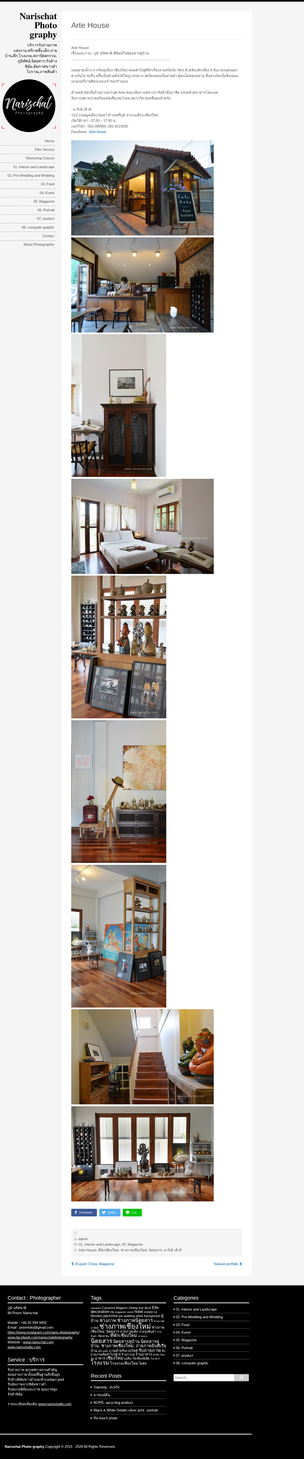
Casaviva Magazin (115, 1308)
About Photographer (39, 244)
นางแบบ (142, 1336)
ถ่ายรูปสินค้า (147, 1331)
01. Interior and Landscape (33, 167)
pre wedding (127, 1316)
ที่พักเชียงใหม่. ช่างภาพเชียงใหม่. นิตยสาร (130, 1250)
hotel (138, 1311)
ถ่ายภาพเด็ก (129, 1331)
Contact (48, 236)
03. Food (47, 184)
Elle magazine (118, 1312)
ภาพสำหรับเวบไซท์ (123, 1351)
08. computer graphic (38, 227)
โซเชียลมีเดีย (141, 1358)
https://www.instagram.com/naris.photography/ (44, 1332)
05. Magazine (43, 201)
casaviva (96, 1308)
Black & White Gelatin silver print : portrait (126, 1410)
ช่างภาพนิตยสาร (135, 1320)
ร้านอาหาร (144, 1354)
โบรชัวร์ (155, 1358)
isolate (148, 1312)
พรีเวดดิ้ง (103, 1351)
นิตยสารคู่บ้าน (126, 1341)
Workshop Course (40, 158)
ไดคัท (143, 1363)
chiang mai (135, 1308)
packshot (110, 1316)
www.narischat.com (38, 1342)
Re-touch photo (105, 1418)
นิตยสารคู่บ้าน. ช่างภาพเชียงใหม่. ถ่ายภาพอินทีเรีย (128, 1343)
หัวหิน (156, 1354)
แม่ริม (127, 1358)
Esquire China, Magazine (94, 1264)
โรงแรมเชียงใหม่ (124, 1363)
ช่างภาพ (108, 1320)
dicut (147, 1308)
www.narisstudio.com (24, 1347)
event (130, 1312)
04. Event (47, 193)
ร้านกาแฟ (128, 1354)
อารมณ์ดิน (102, 1395)
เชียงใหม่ (114, 1358)
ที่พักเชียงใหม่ (123, 1335)
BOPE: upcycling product (113, 1403)
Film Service (44, 150)
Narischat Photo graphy (38, 25)
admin (83, 1239)
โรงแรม (100, 1363)
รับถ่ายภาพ (150, 1350)
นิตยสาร (101, 1340)
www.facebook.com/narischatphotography (40, 1337)
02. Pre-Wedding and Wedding (30, 175)
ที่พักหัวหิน (103, 1336)
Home (49, 141)
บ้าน (94, 1351)
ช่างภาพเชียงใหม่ (125, 1326)
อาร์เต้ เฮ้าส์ (172, 1250)
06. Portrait (46, 210)
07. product (45, 218)
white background (148, 1316)
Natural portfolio (226, 1264)
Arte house (97, 132)
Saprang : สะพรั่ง (106, 1387)
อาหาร (100, 1358)
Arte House (87, 1250)
